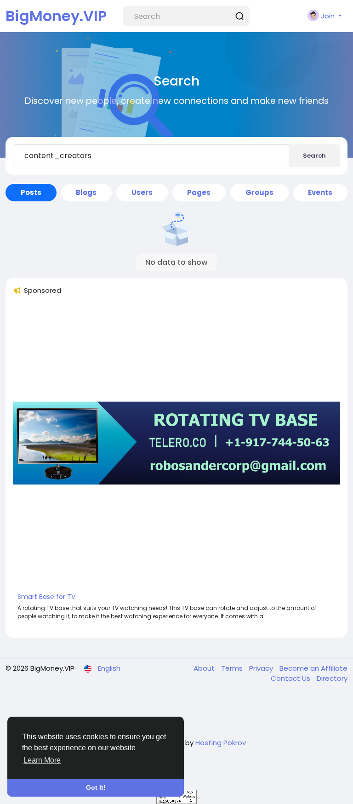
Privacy (262, 668)
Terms (233, 668)
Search (314, 155)
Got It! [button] (96, 787)
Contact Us (291, 678)
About (205, 668)
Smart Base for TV (46, 596)
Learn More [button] (42, 760)
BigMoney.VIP (56, 16)
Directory (332, 678)
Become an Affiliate (313, 668)
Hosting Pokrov (220, 742)
